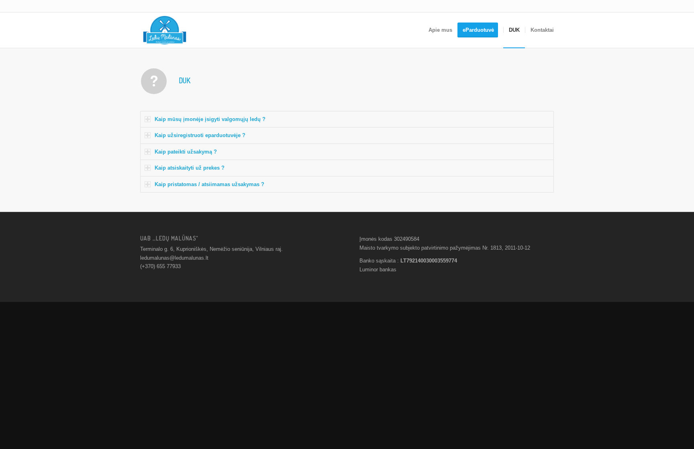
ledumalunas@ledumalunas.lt (174, 258)
